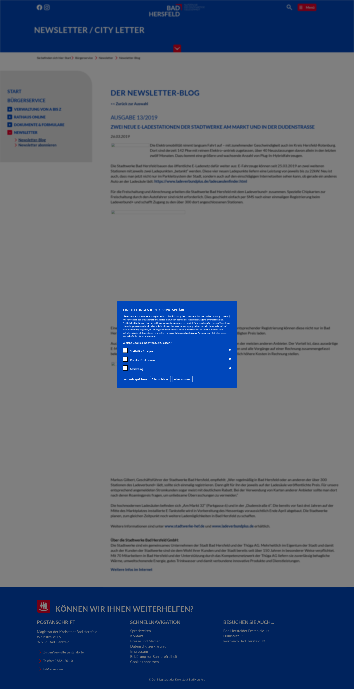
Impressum (150, 336)
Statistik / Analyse (141, 351)
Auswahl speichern (135, 379)
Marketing (136, 369)
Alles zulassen (182, 379)
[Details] (230, 350)
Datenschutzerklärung (186, 333)
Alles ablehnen (160, 379)
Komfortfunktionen (142, 360)
